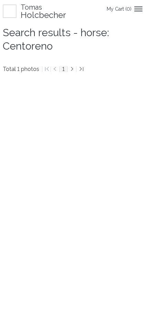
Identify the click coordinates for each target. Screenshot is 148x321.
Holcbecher (43, 11)
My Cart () (119, 9)
